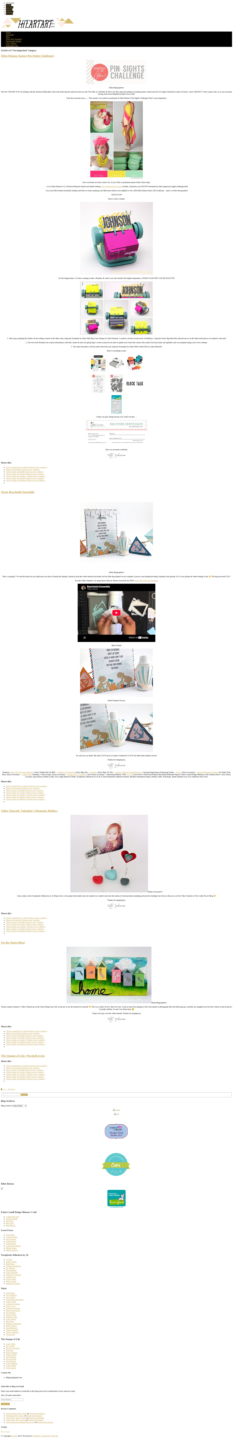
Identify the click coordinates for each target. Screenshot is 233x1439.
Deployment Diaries (13, 41)
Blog (8, 37)
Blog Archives (6, 1106)
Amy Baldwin (11, 1295)
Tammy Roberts (12, 1330)
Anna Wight (10, 1344)
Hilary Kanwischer (13, 1311)
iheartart (14, 1436)
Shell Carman (11, 1281)
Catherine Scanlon (13, 1304)
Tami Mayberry (12, 1328)
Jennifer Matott (11, 1219)
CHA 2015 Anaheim (14, 39)
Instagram (9, 12)
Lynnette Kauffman (13, 1246)
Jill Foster (9, 1221)
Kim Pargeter (11, 1361)
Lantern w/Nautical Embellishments (128, 772)
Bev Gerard (10, 1346)
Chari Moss (10, 1235)
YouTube (9, 14)
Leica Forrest (11, 1279)
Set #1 (129, 775)
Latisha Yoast (11, 1241)
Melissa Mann (11, 1248)
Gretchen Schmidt (13, 1308)
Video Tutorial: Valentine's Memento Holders (29, 810)
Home (8, 33)
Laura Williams (11, 1364)
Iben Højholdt (11, 1270)
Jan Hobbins (10, 1313)
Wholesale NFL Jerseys (15, 1416)
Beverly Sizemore (13, 1348)
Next (13, 1089)
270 (9, 1089)
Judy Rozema (11, 1357)
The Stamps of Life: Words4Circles (23, 1055)
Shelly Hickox (11, 1326)
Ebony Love (10, 1306)
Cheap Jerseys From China (16, 1414)
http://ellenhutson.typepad (112, 186)
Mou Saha (10, 1223)
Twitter (8, 5)
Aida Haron (10, 1293)
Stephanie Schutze (13, 1284)
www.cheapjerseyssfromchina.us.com (20, 1422)
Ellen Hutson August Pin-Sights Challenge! (27, 55)
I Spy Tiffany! (11, 43)
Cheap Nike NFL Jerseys (15, 1420)
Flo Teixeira (10, 1268)
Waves (178, 772)
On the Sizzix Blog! (13, 942)
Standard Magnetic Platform (207, 772)
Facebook (9, 7)
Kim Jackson (11, 1239)
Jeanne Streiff (11, 1315)
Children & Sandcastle (66, 772)
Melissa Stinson (12, 1250)
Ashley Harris (11, 1262)
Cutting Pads (26, 775)
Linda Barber (11, 1244)
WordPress (36, 1436)
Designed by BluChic (50, 1436)
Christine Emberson (13, 1266)
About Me (10, 35)
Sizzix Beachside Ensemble (17, 492)
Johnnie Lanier (11, 1317)
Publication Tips (12, 46)
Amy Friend (10, 1297)
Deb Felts (9, 1350)
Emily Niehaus (11, 1353)
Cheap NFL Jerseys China (16, 1418)
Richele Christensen (13, 1324)
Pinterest (9, 9)
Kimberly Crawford (13, 1275)
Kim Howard (11, 1359)
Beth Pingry (10, 1264)
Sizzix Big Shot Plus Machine (145, 581)
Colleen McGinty (12, 1217)
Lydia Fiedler (11, 1366)
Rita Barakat (10, 1225)
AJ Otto (9, 1260)
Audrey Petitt (11, 1302)
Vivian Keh (10, 1335)
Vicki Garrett (11, 1368)
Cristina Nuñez (11, 1237)
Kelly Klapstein (12, 1273)
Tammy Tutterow (12, 1332)
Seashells (93, 772)
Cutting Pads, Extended (76, 775)
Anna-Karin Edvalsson (14, 1300)
